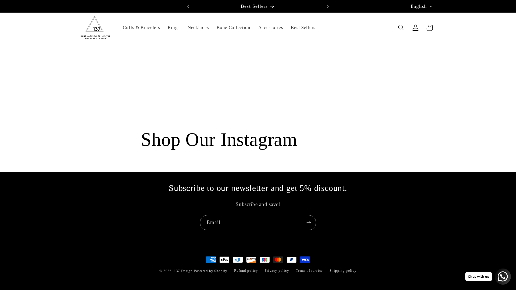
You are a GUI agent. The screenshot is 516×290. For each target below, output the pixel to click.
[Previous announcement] (188, 6)
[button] (401, 28)
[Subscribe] (309, 222)
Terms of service (309, 271)
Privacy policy (277, 271)
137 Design (183, 271)
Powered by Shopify (210, 271)
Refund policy (246, 271)
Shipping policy (343, 271)
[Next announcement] (328, 6)
